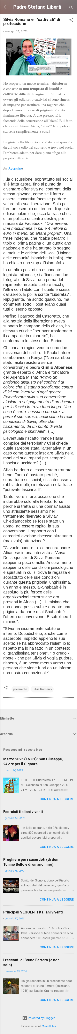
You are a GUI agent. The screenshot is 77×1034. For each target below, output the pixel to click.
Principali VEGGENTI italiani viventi (33, 912)
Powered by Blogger (41, 1018)
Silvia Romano (42, 689)
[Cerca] (71, 8)
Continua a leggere (57, 799)
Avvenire (15, 168)
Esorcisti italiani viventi (23, 812)
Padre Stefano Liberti (37, 7)
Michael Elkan (49, 1026)
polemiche (20, 689)
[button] (71, 20)
